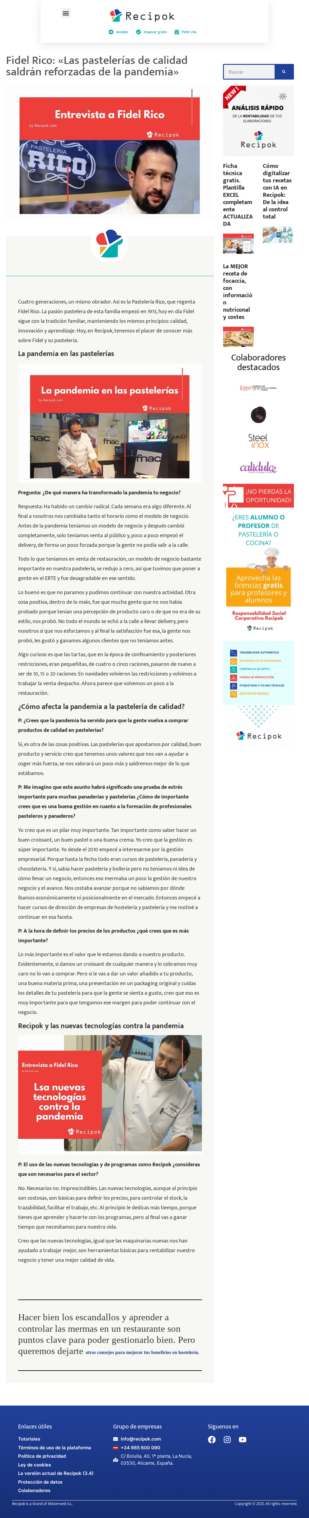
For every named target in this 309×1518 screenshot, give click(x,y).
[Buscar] (284, 72)
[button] (66, 13)
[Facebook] (212, 1440)
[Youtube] (243, 1440)
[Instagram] (227, 1440)
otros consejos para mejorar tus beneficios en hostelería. (142, 1352)
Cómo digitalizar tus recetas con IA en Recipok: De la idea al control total (277, 191)
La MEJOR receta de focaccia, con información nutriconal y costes (238, 291)
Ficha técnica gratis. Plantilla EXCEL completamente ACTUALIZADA (238, 195)
